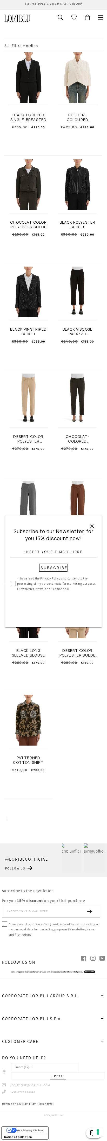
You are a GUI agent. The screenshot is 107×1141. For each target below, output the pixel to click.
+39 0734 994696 (23, 1092)
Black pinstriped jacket (28, 331)
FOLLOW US (15, 868)
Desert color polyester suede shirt (77, 653)
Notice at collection (18, 1136)
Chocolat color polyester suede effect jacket (28, 224)
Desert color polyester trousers (28, 439)
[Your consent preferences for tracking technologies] (98, 1132)
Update (58, 1076)
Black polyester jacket (78, 224)
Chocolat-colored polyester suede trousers (77, 439)
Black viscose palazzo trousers (77, 331)
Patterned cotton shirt (28, 760)
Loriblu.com (57, 1115)
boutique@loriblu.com (30, 1085)
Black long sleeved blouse (28, 653)
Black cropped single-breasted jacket (28, 117)
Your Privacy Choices (30, 1130)
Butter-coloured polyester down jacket (77, 117)
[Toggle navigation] (100, 17)
